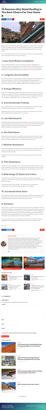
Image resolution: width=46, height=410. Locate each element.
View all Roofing (22, 396)
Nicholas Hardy (8, 15)
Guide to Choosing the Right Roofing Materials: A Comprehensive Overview (28, 358)
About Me (4, 405)
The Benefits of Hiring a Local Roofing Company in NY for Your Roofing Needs (38, 287)
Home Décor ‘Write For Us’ (8, 407)
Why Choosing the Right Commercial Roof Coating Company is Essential (29, 371)
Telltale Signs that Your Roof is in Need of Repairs (15, 277)
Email (2, 324)
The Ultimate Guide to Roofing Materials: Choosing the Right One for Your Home (29, 345)
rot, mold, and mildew (26, 123)
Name (2, 319)
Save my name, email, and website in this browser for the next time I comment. (19, 332)
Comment (3, 304)
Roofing (3, 6)
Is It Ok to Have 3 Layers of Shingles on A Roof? (14, 286)
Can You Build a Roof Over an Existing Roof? (37, 277)
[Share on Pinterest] (13, 19)
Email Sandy (10, 405)
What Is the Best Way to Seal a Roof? (28, 384)
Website (3, 328)
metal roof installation (28, 68)
